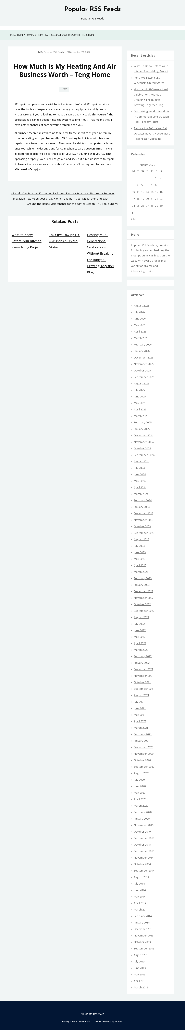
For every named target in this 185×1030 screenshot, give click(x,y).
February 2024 (143, 500)
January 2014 (142, 922)
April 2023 (140, 565)
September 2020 (144, 766)
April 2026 (140, 331)
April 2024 (140, 487)
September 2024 (144, 455)
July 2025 (139, 390)
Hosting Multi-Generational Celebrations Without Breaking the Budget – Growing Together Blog (100, 253)
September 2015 (144, 851)
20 (147, 198)
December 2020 (143, 747)
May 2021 (139, 714)
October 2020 (142, 760)
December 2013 (143, 929)
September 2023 (144, 533)
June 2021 (140, 708)
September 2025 (144, 377)
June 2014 (140, 890)
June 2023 (140, 552)
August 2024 (141, 461)
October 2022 (142, 604)
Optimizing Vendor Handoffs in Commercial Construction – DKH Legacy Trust (151, 117)
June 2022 (140, 630)
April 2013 (140, 981)
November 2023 (143, 520)
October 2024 (142, 448)
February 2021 (143, 734)
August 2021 (141, 695)
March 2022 (141, 649)
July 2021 (139, 701)
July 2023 (139, 546)
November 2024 (143, 442)
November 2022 (143, 597)
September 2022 (144, 610)
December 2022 (143, 591)
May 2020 (139, 792)
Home (64, 89)
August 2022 (141, 617)
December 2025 (143, 357)
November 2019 (143, 825)
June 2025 (140, 396)
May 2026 (139, 325)
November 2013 (143, 935)
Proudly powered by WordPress (77, 1021)
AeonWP (118, 1021)
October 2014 (142, 864)
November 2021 (143, 675)
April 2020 (140, 799)
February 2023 (143, 578)
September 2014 (144, 870)
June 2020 (140, 786)
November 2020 (143, 753)
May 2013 (139, 974)
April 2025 (140, 409)
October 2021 (142, 682)
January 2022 (142, 662)
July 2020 (139, 779)
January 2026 (142, 351)
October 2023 (142, 526)
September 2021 (144, 688)
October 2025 (142, 370)
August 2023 (141, 539)
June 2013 (140, 968)
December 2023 (143, 513)
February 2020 (143, 812)
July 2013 (139, 961)
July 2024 (139, 468)
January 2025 (142, 429)
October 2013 (142, 942)
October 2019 (142, 831)
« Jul (133, 219)
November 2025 (143, 364)
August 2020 (141, 773)
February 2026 (143, 344)
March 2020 (141, 805)
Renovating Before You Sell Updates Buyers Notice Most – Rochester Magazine (152, 133)
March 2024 (141, 494)
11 (138, 192)
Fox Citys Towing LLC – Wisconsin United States (64, 241)
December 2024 (143, 435)
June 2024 (140, 474)
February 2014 (143, 916)
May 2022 (139, 636)
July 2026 (139, 312)
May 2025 (139, 403)
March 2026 (141, 338)
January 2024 (142, 507)
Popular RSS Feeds (92, 9)
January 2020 (142, 818)
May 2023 (139, 559)
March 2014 (141, 909)
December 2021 (143, 669)
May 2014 (139, 896)
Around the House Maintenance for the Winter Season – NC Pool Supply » (73, 204)
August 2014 (141, 877)
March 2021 (141, 727)
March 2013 (141, 987)
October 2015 (142, 844)
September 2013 (144, 948)
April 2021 (140, 721)
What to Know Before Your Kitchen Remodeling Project (26, 241)
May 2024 (139, 481)
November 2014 (143, 857)
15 (156, 192)
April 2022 (140, 643)
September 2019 (144, 838)
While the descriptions (41, 148)
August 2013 (141, 955)
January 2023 (142, 585)
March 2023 (141, 572)
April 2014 (140, 903)
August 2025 (141, 383)
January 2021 (142, 740)
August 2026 (141, 305)
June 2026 (140, 318)
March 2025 (141, 416)
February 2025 (143, 422)
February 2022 (143, 656)
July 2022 (139, 623)
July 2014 (139, 883)
